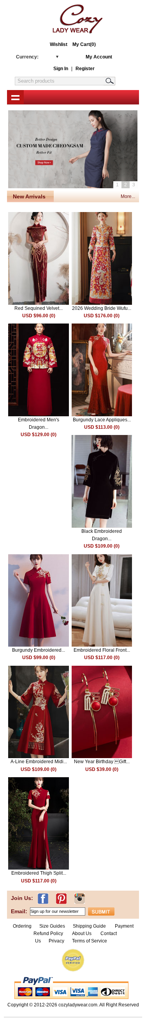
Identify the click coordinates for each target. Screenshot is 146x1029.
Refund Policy (48, 933)
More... (128, 196)
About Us (82, 933)
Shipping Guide (89, 926)
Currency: (27, 57)
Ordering (22, 926)
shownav (15, 97)
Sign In (60, 68)
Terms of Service (89, 941)
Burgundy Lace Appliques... (102, 420)
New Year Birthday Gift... (102, 761)
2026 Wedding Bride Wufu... (101, 308)
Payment (124, 926)
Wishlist (58, 44)
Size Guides (52, 926)
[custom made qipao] (72, 151)
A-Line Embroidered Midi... (39, 761)
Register (85, 68)
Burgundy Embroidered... (38, 650)
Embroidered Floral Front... (102, 650)
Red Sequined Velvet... (38, 308)
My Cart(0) (84, 44)
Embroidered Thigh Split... (38, 873)
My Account (99, 57)
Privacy (56, 941)
